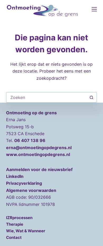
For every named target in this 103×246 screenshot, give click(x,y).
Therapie (14, 224)
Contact (14, 237)
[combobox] (46, 97)
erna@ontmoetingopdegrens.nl (39, 147)
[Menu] (94, 9)
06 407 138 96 (29, 140)
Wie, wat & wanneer (25, 231)
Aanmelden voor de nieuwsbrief (39, 169)
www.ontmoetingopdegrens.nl (38, 154)
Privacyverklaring (24, 183)
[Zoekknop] (92, 97)
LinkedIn (15, 176)
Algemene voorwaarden (31, 190)
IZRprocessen (19, 218)
